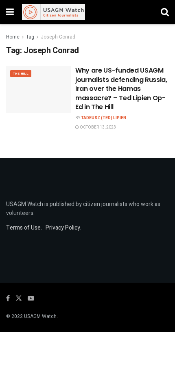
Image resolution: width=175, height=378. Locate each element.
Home (13, 37)
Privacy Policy (63, 227)
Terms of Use (23, 227)
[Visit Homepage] (53, 12)
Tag (30, 37)
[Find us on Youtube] (31, 298)
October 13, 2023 (97, 127)
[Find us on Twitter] (18, 298)
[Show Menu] (10, 12)
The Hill (20, 73)
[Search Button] (165, 12)
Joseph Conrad (58, 37)
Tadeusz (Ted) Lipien (103, 118)
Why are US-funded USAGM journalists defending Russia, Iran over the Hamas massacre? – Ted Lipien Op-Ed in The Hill (121, 89)
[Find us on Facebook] (8, 298)
